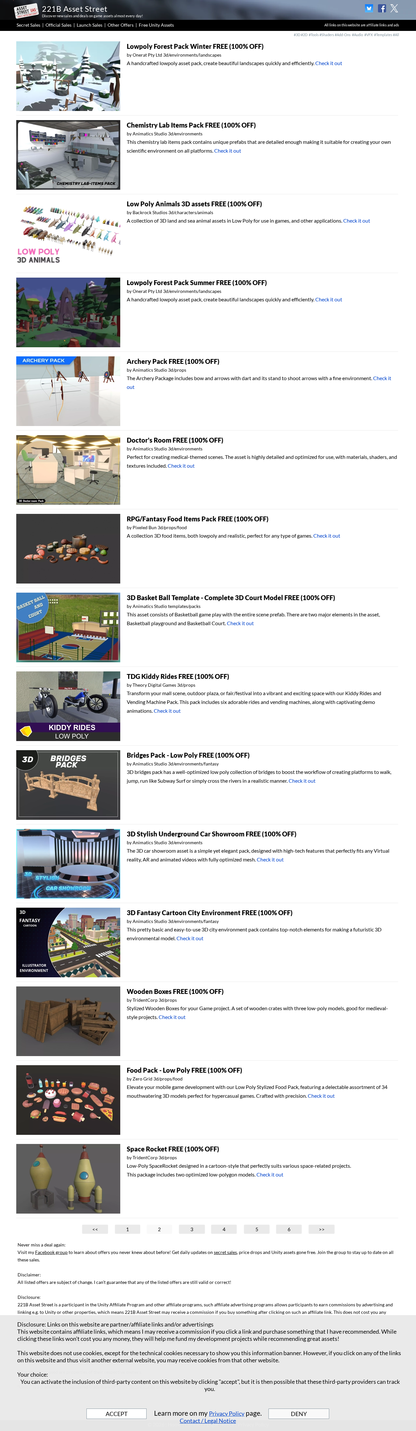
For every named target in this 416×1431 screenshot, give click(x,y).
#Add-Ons (343, 35)
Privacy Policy (226, 1413)
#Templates (383, 35)
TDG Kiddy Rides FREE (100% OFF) (178, 676)
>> (322, 1229)
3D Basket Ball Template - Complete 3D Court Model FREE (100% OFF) (231, 597)
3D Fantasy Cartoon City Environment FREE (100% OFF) (209, 912)
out (366, 220)
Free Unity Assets (156, 25)
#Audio (357, 35)
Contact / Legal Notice (208, 1420)
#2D (304, 35)
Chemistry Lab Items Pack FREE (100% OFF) (191, 125)
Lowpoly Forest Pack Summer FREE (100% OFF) (197, 282)
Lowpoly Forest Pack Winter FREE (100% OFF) (195, 46)
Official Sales (59, 25)
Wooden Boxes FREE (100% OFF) (175, 991)
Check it (352, 220)
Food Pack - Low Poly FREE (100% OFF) (184, 1070)
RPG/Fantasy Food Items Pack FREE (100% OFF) (197, 519)
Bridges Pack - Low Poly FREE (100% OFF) (188, 755)
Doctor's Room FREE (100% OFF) (175, 440)
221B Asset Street (75, 8)
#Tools (314, 35)
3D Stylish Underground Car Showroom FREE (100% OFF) (211, 834)
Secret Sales (28, 25)
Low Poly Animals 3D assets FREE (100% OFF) (194, 204)
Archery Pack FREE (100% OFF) (173, 361)
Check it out (328, 63)
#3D (297, 35)
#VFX (368, 35)
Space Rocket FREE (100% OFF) (173, 1149)
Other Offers (121, 25)
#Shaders (326, 35)
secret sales (225, 1252)
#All (396, 35)
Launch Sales (89, 25)
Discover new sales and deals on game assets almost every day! (92, 16)
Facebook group (51, 1252)
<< (95, 1229)
